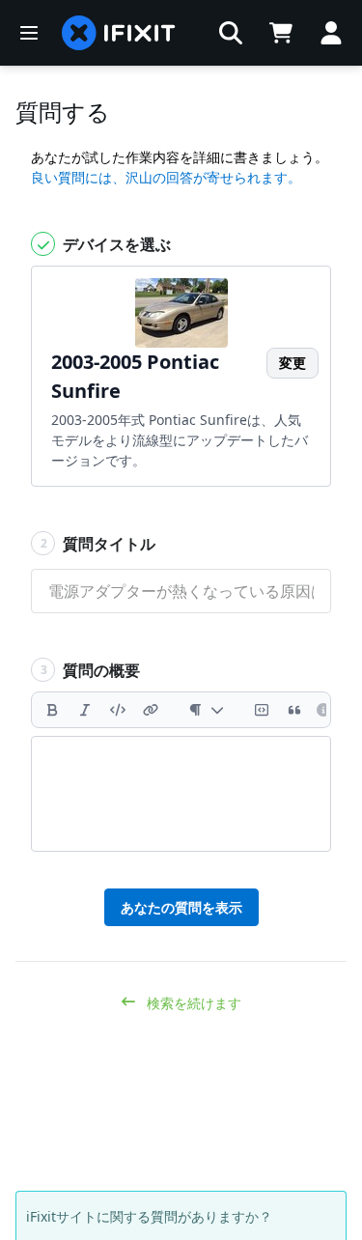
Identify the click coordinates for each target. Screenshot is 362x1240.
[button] (230, 33)
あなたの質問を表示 (181, 907)
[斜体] (85, 709)
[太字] (52, 709)
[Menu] (29, 32)
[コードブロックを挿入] (261, 709)
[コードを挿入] (117, 709)
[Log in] (331, 33)
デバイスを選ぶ (115, 244)
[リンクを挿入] (150, 709)
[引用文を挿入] (294, 709)
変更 (292, 362)
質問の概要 (91, 670)
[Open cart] (281, 33)
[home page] (119, 32)
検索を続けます (192, 1003)
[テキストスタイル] (206, 709)
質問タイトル (98, 543)
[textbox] (181, 794)
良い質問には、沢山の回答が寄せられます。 (166, 177)
